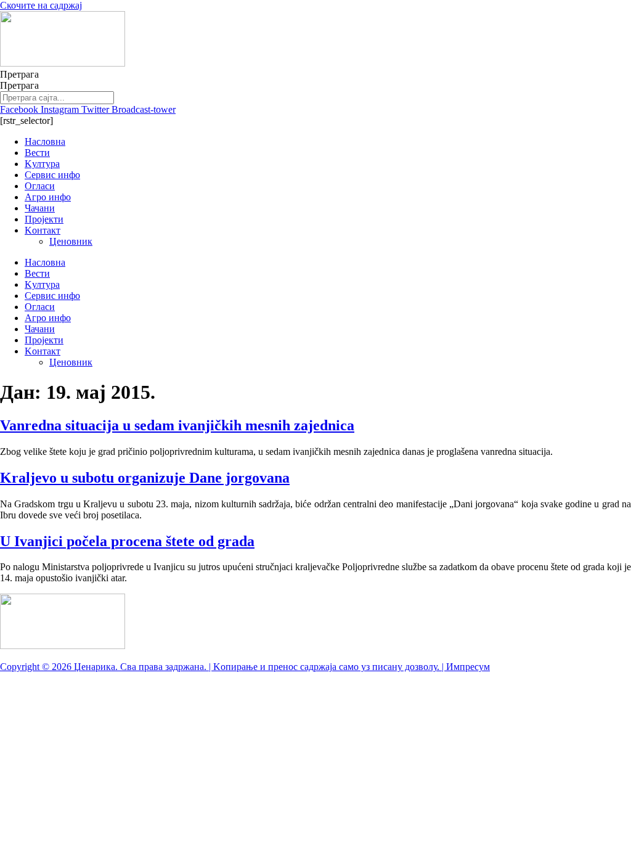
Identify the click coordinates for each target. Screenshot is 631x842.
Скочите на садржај (41, 5)
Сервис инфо (52, 175)
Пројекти (44, 219)
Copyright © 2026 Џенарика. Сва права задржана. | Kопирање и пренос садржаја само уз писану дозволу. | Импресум (245, 666)
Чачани (40, 208)
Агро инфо (48, 197)
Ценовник (70, 241)
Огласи (40, 186)
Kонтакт (42, 230)
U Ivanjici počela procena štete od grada (127, 541)
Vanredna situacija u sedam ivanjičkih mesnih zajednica (177, 425)
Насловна (45, 141)
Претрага (19, 74)
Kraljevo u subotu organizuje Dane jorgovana (145, 478)
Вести (37, 152)
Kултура (42, 163)
